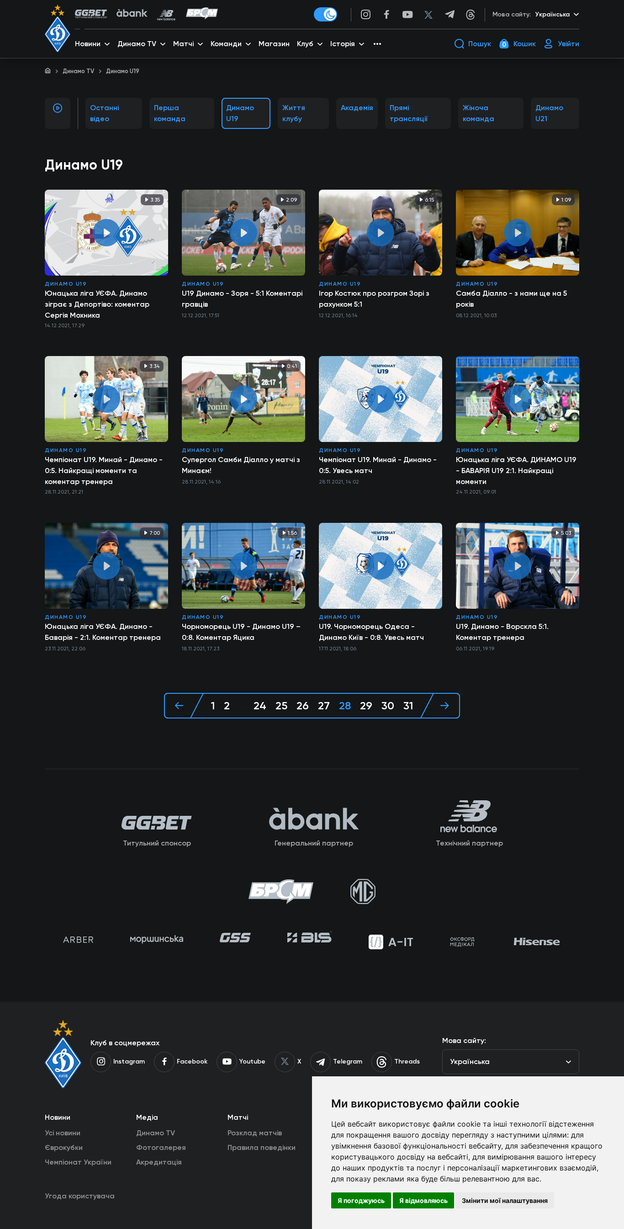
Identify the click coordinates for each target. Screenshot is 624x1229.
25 (281, 706)
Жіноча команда (478, 113)
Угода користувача (80, 1196)
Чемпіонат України (78, 1162)
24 (260, 706)
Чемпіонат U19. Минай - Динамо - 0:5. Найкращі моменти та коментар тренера (104, 470)
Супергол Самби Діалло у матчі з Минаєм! (241, 465)
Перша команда (169, 113)
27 (324, 706)
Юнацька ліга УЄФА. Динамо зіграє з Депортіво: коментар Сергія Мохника (97, 304)
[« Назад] (184, 705)
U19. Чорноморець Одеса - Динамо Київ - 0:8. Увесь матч (371, 632)
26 (302, 706)
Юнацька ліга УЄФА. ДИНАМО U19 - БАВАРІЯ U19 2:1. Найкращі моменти (516, 470)
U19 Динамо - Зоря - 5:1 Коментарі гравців (242, 299)
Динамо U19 (240, 113)
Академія (357, 107)
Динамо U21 (549, 113)
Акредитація (159, 1162)
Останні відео (104, 113)
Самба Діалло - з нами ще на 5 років (511, 299)
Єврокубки (64, 1147)
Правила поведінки (261, 1147)
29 (366, 706)
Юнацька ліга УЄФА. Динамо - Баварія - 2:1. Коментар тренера (103, 632)
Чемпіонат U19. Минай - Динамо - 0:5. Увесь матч (378, 465)
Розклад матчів (254, 1132)
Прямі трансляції (409, 113)
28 (345, 706)
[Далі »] (440, 705)
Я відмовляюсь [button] (423, 1200)
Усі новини (62, 1132)
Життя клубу (293, 113)
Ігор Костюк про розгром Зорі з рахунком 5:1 (374, 299)
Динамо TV (78, 71)
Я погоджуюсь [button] (361, 1200)
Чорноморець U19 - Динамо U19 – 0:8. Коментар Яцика (241, 632)
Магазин (274, 43)
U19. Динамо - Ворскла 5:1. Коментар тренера (502, 632)
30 (387, 706)
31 (408, 706)
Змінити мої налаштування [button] (505, 1200)
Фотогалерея (161, 1147)
